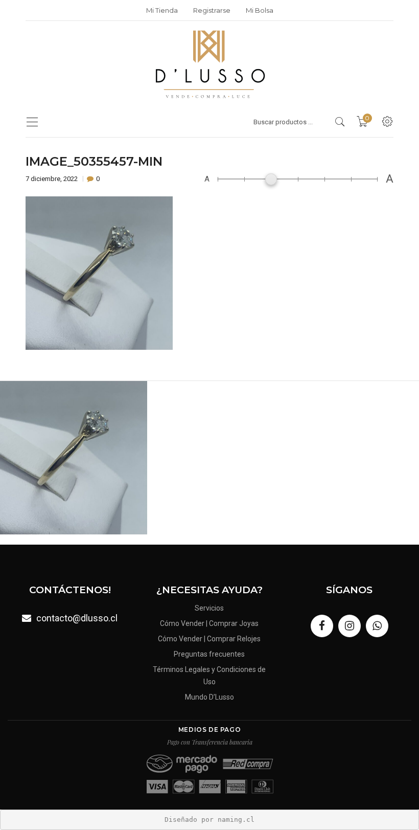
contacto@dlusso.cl (77, 618)
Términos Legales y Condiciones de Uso (209, 675)
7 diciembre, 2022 (52, 179)
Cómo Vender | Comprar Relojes (209, 639)
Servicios (209, 608)
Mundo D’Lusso (209, 697)
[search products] (340, 121)
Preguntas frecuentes (209, 654)
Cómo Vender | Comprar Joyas (209, 623)
